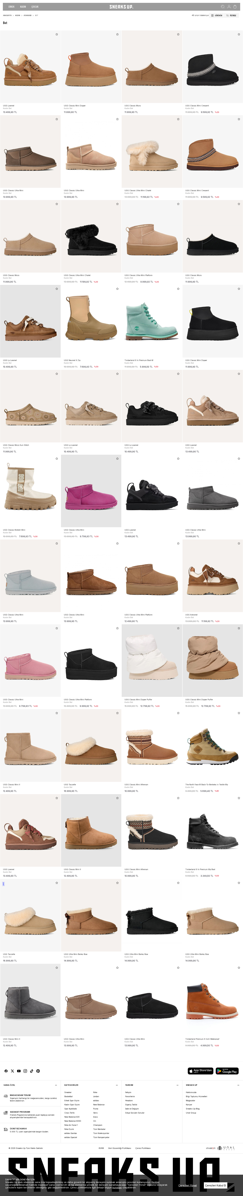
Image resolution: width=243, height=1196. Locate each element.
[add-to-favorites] (56, 34)
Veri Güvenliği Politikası (119, 1148)
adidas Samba (70, 1133)
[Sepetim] (235, 7)
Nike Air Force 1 (71, 1125)
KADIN (23, 6)
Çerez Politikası (143, 1148)
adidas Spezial (70, 1137)
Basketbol (68, 1096)
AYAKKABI (27, 15)
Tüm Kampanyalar (101, 1137)
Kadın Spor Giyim (72, 1105)
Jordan (96, 1096)
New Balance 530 (72, 1117)
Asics (95, 1117)
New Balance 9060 (72, 1121)
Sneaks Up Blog (193, 1109)
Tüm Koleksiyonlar (101, 1133)
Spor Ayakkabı (70, 1109)
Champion (97, 1125)
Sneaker (68, 1092)
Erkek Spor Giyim (71, 1100)
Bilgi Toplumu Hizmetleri (196, 1096)
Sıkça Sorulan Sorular (134, 1113)
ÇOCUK (34, 6)
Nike (95, 1092)
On (94, 1121)
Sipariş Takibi (131, 1105)
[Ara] (223, 7)
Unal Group (191, 1113)
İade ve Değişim (132, 1109)
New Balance (98, 1105)
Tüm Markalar (99, 1129)
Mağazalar (190, 1100)
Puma (95, 1109)
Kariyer (189, 1105)
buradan (117, 1187)
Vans (95, 1113)
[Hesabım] (229, 7)
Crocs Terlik (69, 1113)
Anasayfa (7, 15)
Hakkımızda (191, 1092)
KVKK (101, 1148)
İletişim (128, 1092)
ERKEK (11, 6)
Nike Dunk (69, 1129)
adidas (96, 1100)
